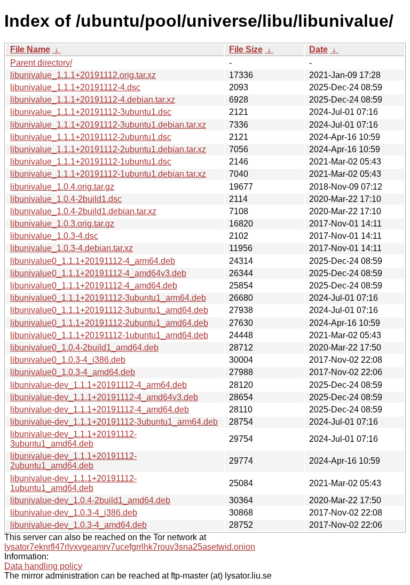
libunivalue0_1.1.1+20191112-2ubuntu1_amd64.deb (109, 322)
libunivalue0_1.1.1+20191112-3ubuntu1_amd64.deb (109, 310)
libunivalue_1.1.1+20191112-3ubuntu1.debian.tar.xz (108, 124)
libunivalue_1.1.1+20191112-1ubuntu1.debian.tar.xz (108, 173)
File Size (246, 49)
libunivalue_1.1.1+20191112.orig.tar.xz (83, 75)
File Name (30, 49)
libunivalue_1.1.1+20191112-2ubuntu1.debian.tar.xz (108, 149)
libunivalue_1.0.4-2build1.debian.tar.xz (83, 211)
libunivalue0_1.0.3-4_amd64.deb (72, 372)
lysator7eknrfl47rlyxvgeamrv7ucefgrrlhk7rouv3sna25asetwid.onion (129, 546)
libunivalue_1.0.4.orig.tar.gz (62, 186)
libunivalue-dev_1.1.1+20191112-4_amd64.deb (99, 409)
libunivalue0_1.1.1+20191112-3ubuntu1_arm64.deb (108, 297)
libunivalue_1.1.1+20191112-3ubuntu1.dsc (90, 111)
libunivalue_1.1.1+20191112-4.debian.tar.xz (92, 99)
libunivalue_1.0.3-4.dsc (54, 235)
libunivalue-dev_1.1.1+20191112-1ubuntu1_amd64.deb (73, 483)
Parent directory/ (41, 62)
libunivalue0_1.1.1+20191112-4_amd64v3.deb (98, 273)
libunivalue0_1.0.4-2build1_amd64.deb (84, 347)
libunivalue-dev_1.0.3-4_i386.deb (73, 512)
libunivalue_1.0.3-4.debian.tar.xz (71, 248)
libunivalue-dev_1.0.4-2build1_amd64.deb (90, 500)
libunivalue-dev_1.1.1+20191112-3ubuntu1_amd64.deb (73, 439)
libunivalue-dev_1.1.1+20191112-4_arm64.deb (98, 384)
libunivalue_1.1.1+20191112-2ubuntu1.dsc (90, 137)
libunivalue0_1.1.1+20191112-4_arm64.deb (92, 261)
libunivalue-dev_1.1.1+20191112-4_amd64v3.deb (104, 397)
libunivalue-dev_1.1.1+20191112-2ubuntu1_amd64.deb (73, 460)
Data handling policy (43, 566)
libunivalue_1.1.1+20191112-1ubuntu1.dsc (90, 161)
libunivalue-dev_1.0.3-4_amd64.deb (78, 524)
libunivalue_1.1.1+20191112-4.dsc (75, 87)
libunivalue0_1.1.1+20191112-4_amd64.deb (93, 285)
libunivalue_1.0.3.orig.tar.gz (62, 223)
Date (318, 49)
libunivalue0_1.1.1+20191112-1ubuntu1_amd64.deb (109, 335)
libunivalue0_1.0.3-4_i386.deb (67, 359)
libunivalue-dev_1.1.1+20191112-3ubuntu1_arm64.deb (114, 421)
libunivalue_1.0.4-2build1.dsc (66, 199)
